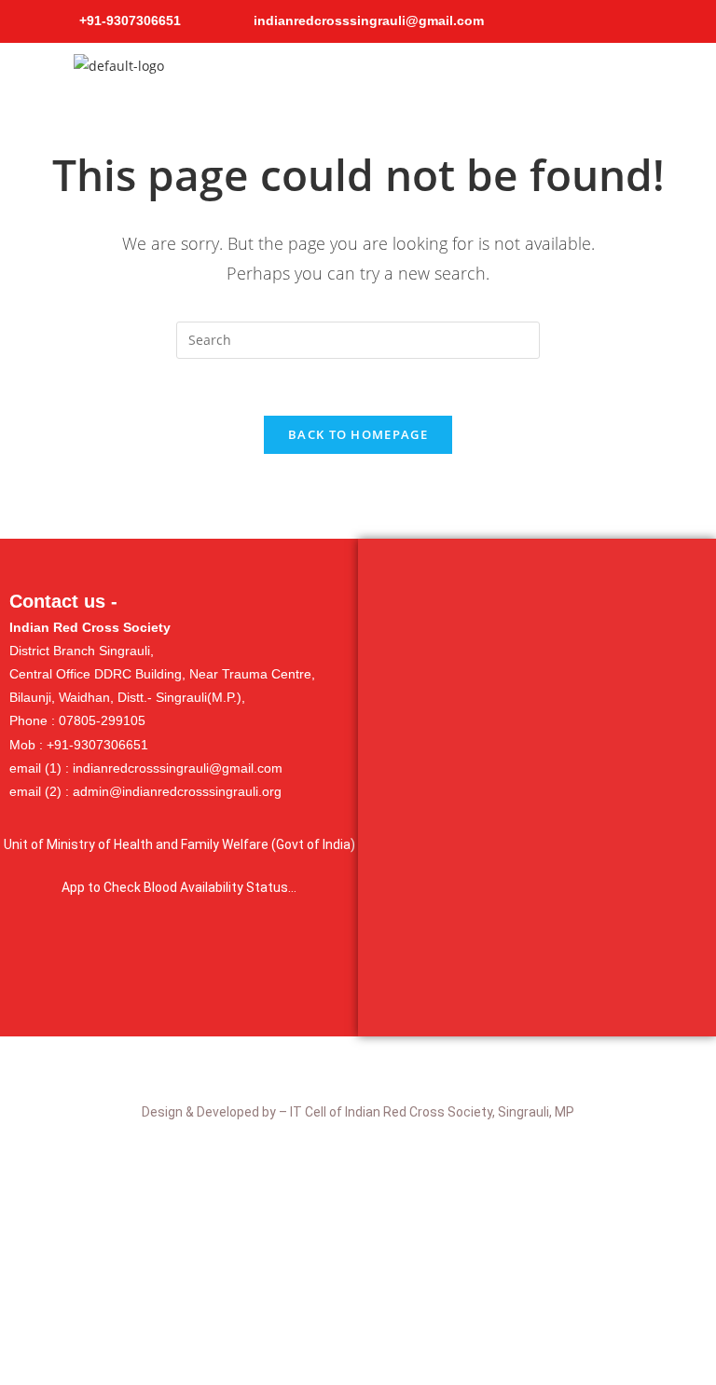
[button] (477, 70)
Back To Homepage (358, 434)
